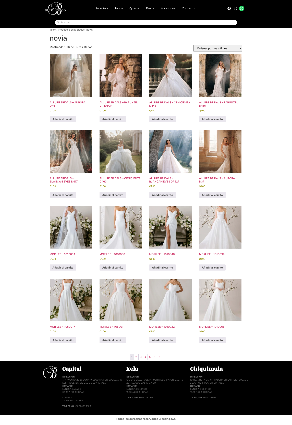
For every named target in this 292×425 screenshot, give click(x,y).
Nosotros (102, 8)
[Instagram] (235, 8)
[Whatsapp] (241, 8)
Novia (119, 8)
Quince (134, 8)
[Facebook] (229, 8)
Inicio (53, 29)
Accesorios (168, 8)
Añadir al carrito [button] (63, 119)
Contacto (188, 8)
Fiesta (150, 8)
